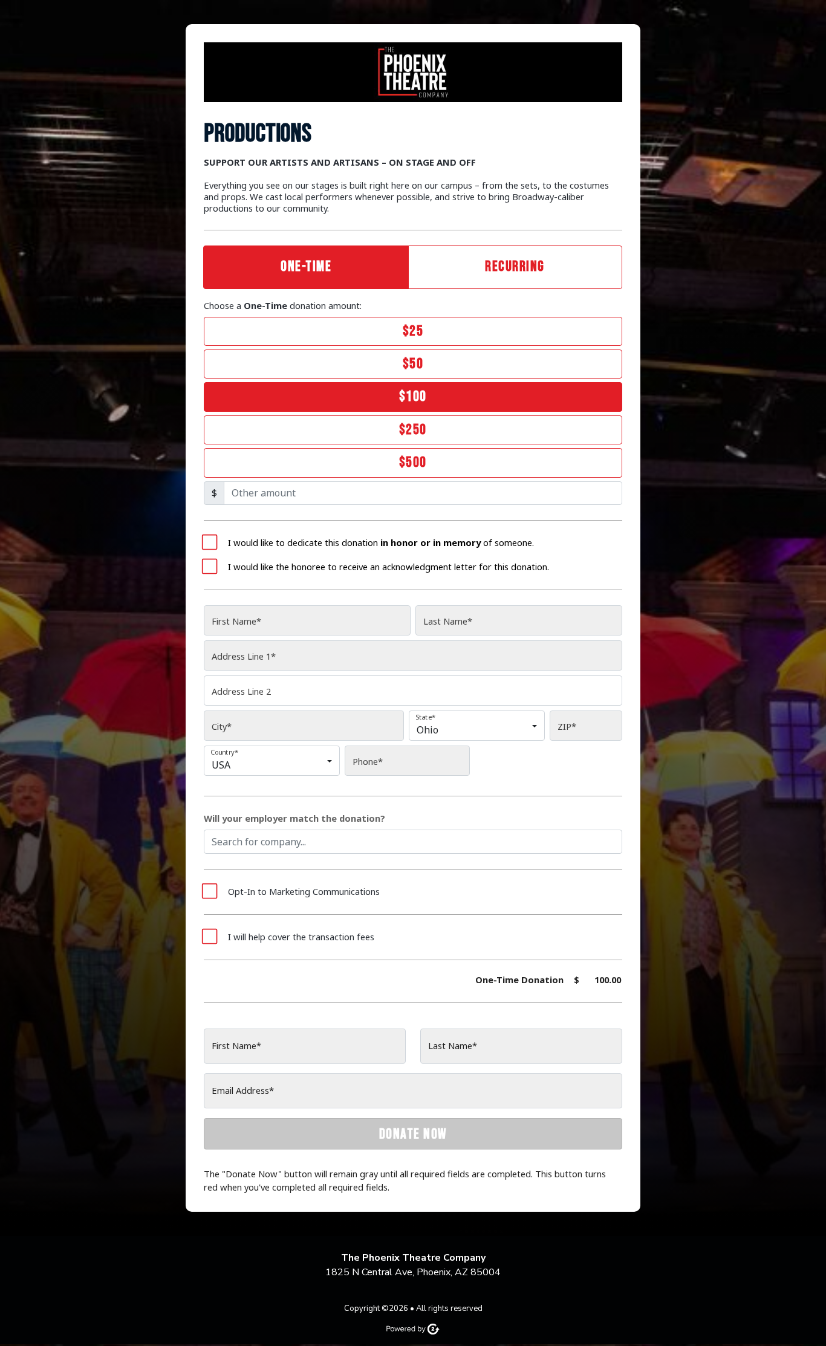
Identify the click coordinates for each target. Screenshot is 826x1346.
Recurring (515, 266)
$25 (413, 331)
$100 (413, 396)
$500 (413, 462)
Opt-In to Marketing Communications (304, 891)
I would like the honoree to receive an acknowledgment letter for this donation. (388, 566)
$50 (413, 363)
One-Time (306, 266)
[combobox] (473, 731)
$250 (413, 429)
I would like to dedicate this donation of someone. (381, 542)
